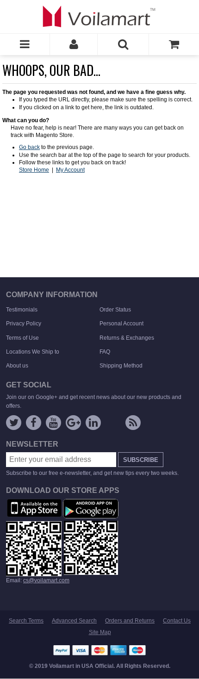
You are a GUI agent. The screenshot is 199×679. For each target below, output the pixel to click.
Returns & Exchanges (127, 338)
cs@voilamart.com (46, 580)
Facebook (33, 422)
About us (17, 365)
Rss (133, 422)
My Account (70, 170)
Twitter (13, 422)
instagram (113, 424)
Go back (29, 147)
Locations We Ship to (32, 352)
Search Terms (26, 620)
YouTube (53, 422)
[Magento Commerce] (99, 16)
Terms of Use (22, 338)
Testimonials (21, 309)
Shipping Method (121, 365)
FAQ (105, 352)
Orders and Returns (130, 620)
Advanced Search (74, 620)
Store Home (34, 170)
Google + (73, 422)
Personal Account (121, 323)
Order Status (115, 309)
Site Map (100, 632)
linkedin (93, 422)
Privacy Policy (23, 323)
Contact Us (177, 620)
